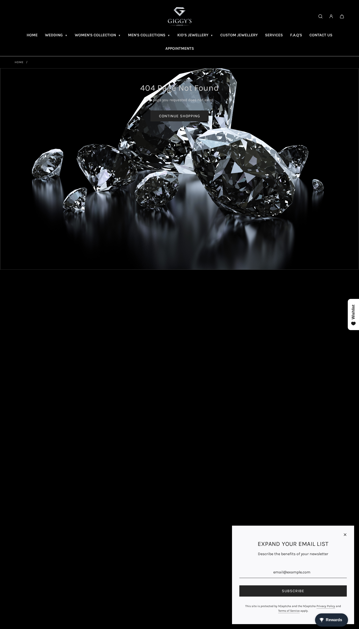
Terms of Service (289, 610)
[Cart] (342, 16)
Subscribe (293, 591)
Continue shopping (179, 116)
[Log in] (331, 16)
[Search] (320, 16)
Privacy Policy (326, 606)
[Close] (345, 534)
